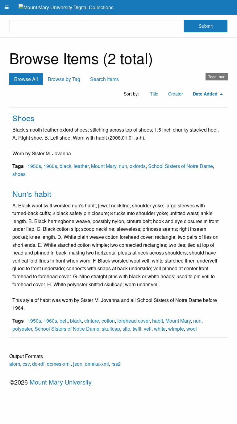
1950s (34, 165)
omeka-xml (97, 363)
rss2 (116, 363)
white (160, 328)
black (65, 165)
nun (123, 165)
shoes (19, 173)
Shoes (23, 117)
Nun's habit (31, 193)
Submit (206, 25)
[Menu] (7, 7)
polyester (22, 328)
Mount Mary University (61, 381)
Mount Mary (103, 165)
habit (157, 320)
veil (148, 328)
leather (81, 165)
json (77, 363)
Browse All (26, 79)
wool (191, 328)
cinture (91, 320)
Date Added (206, 94)
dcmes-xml (59, 363)
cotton (108, 320)
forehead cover (133, 320)
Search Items (104, 79)
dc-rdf (38, 363)
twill (137, 328)
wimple (176, 328)
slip (126, 328)
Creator (175, 94)
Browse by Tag (64, 79)
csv (26, 363)
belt (64, 320)
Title (154, 94)
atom (14, 363)
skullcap (111, 328)
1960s (50, 165)
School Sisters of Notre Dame (180, 165)
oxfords (138, 165)
